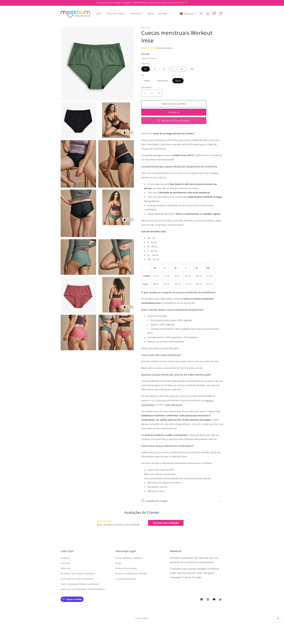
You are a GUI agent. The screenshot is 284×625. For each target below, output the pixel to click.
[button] (188, 13)
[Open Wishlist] (214, 13)
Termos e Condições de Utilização (131, 573)
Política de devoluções (126, 568)
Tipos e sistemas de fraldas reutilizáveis (80, 584)
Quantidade (146, 87)
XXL (194, 70)
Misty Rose (164, 81)
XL (182, 69)
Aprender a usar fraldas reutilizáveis (78, 573)
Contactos (65, 563)
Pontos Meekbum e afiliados (128, 557)
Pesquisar (65, 557)
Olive (177, 80)
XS (145, 69)
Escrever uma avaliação (166, 522)
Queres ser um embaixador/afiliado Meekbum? (83, 589)
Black (148, 81)
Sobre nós (65, 568)
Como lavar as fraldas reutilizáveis (77, 578)
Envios (118, 563)
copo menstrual (173, 404)
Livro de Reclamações (125, 578)
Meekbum (145, 618)
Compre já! (174, 112)
